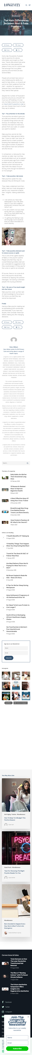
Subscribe (17, 1048)
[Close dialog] (28, 1016)
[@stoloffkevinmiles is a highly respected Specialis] (26, 676)
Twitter (7, 1007)
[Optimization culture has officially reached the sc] (6, 696)
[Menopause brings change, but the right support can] (16, 676)
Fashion (14, 814)
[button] (30, 5)
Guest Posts (7, 867)
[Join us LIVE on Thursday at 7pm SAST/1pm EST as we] (16, 686)
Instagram (8, 1012)
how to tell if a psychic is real (13, 104)
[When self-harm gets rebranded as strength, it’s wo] (6, 686)
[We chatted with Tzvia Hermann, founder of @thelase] (16, 696)
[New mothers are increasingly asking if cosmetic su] (26, 686)
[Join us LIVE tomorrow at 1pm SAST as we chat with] (26, 696)
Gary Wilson (17, 30)
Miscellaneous (16, 16)
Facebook (8, 1002)
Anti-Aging (7, 814)
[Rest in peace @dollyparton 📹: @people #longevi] (6, 676)
